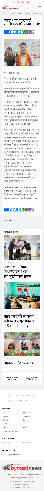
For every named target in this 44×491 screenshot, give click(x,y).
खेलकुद (25, 423)
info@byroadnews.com (24, 477)
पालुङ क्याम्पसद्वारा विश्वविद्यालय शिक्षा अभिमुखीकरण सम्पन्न (17, 272)
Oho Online (27, 442)
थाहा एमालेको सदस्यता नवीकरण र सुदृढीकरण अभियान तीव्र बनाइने (19, 321)
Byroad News (14, 474)
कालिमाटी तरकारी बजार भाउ (10, 431)
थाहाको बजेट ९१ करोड (19, 363)
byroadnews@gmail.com (24, 487)
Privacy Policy (30, 395)
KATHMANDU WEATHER (22, 378)
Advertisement (15, 400)
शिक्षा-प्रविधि (6, 420)
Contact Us (30, 400)
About (18, 395)
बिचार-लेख (26, 420)
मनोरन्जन (5, 416)
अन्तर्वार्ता (25, 427)
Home (9, 395)
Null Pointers (6, 442)
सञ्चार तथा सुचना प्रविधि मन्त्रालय (11, 454)
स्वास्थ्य (4, 423)
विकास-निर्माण (27, 416)
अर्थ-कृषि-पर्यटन (27, 412)
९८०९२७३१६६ (24, 484)
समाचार (4, 412)
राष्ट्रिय (4, 427)
